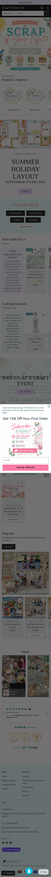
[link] (26, 439)
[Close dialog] (49, 406)
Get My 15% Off (25, 467)
